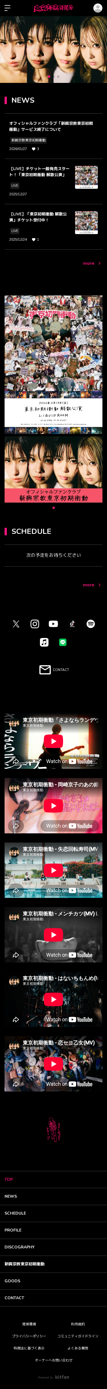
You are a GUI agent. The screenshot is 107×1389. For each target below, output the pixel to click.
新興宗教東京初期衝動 (25, 1264)
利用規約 (78, 1324)
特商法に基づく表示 (29, 1348)
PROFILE (13, 1230)
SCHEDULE (15, 1213)
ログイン (97, 8)
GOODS (12, 1281)
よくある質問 (78, 1348)
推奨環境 (29, 1324)
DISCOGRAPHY (20, 1247)
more (88, 263)
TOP (9, 1179)
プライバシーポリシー (29, 1336)
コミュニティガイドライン (77, 1336)
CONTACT (14, 1298)
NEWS (11, 1196)
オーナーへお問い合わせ (53, 1360)
